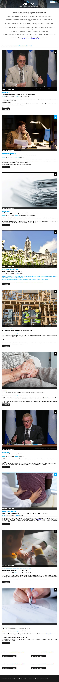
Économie (22, 157)
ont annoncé (35, 161)
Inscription (52, 1)
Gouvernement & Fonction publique (27, 215)
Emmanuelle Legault (46, 633)
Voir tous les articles (9, 656)
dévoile (46, 397)
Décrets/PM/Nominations (25, 631)
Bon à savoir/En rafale (24, 395)
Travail (21, 515)
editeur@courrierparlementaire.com (29, 38)
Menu (56, 2)
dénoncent (39, 519)
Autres (21, 273)
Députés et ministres (24, 96)
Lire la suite (6, 109)
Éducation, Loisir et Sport (25, 572)
